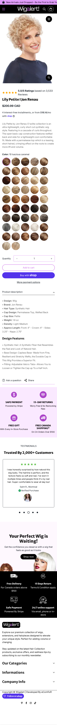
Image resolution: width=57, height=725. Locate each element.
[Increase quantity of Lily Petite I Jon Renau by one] (51, 258)
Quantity (6, 258)
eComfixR (46, 692)
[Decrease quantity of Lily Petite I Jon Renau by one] (17, 258)
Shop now (28, 556)
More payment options (28, 282)
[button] (51, 9)
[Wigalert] (28, 9)
